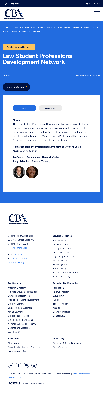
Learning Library (16, 303)
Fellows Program (61, 291)
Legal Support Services (64, 256)
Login (5, 3)
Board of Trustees (61, 311)
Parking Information (17, 247)
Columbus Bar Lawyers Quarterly (24, 347)
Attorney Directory (17, 287)
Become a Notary (61, 244)
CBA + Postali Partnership (20, 319)
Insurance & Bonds (62, 252)
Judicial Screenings (62, 276)
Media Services (60, 260)
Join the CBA (14, 331)
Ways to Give (59, 295)
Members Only (50, 108)
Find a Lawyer (59, 240)
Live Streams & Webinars (20, 307)
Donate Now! (59, 315)
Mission (56, 307)
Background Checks (62, 248)
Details (24, 108)
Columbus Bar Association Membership (26, 27)
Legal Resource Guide (18, 351)
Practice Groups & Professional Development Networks (68, 27)
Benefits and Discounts (19, 327)
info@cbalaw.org (16, 262)
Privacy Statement (81, 373)
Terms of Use (14, 377)
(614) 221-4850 (20, 258)
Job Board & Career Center (65, 272)
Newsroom (13, 343)
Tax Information (60, 303)
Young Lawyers (15, 311)
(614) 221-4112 (22, 254)
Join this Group (15, 87)
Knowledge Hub (60, 264)
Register (15, 3)
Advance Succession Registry (22, 323)
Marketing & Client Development (23, 299)
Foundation (58, 287)
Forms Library (59, 268)
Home (5, 27)
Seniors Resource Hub (18, 315)
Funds (56, 299)
